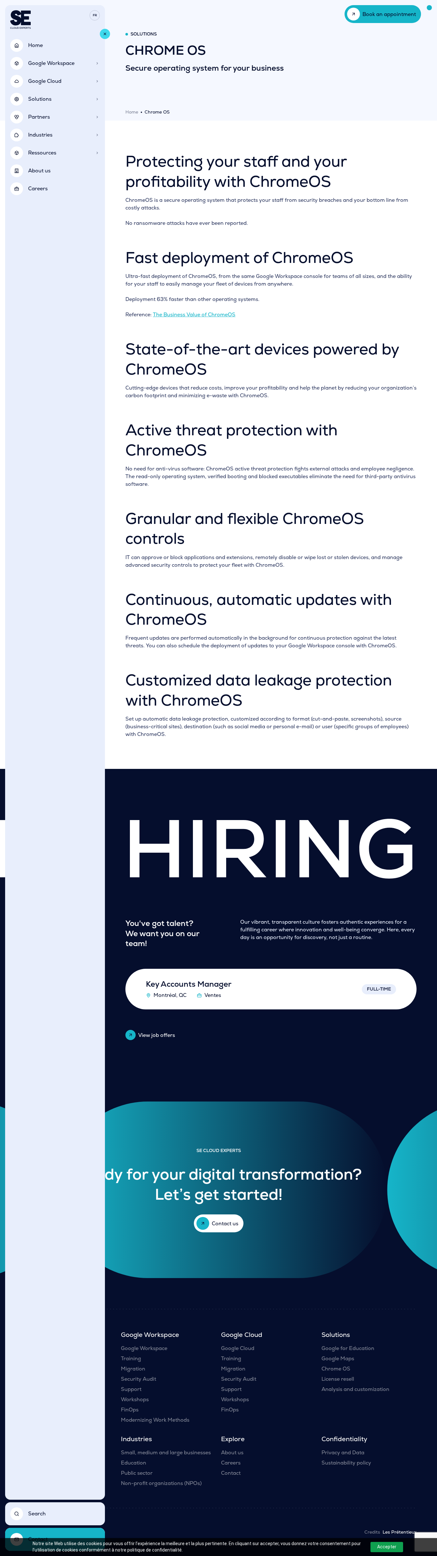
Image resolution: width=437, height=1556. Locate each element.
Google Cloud (237, 1348)
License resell (338, 1379)
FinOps (130, 1409)
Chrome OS (336, 1368)
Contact (231, 1473)
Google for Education (348, 1348)
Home (131, 112)
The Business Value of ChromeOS (194, 314)
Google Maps (338, 1358)
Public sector (137, 1473)
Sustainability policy (346, 1462)
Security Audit (138, 1379)
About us (232, 1452)
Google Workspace (144, 1348)
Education (133, 1462)
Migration (133, 1368)
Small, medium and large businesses (166, 1452)
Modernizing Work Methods (155, 1420)
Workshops (135, 1399)
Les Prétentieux (400, 1532)
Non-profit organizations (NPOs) (161, 1483)
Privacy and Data (343, 1452)
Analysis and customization (355, 1389)
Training (131, 1358)
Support (131, 1389)
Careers (231, 1462)
